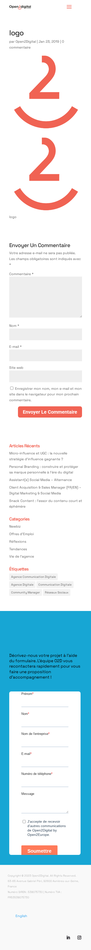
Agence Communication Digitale (33, 577)
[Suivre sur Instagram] (79, 937)
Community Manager (25, 592)
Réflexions (17, 541)
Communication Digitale (55, 584)
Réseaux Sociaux (56, 592)
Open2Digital (26, 41)
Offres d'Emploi (21, 533)
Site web (16, 367)
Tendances (18, 549)
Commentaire (21, 273)
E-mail (15, 346)
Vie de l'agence (21, 556)
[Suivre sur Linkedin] (68, 937)
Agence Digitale (22, 584)
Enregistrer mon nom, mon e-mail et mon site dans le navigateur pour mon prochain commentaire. (45, 394)
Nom (14, 325)
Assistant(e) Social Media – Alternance (40, 479)
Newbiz (15, 526)
